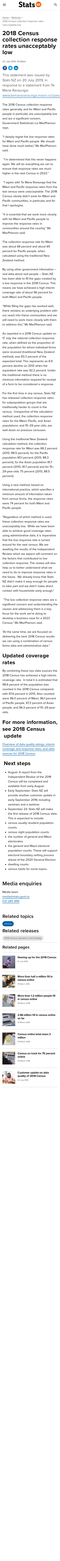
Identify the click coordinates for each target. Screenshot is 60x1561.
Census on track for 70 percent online (36, 1055)
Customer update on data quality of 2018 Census (33, 1074)
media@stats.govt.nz (16, 896)
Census (8, 923)
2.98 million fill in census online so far (36, 1016)
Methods (16, 17)
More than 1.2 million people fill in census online (36, 997)
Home (5, 17)
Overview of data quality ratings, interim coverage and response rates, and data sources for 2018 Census (28, 749)
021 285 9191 (10, 901)
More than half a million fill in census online (35, 978)
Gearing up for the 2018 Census (37, 957)
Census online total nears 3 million (34, 1036)
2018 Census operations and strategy (22, 938)
